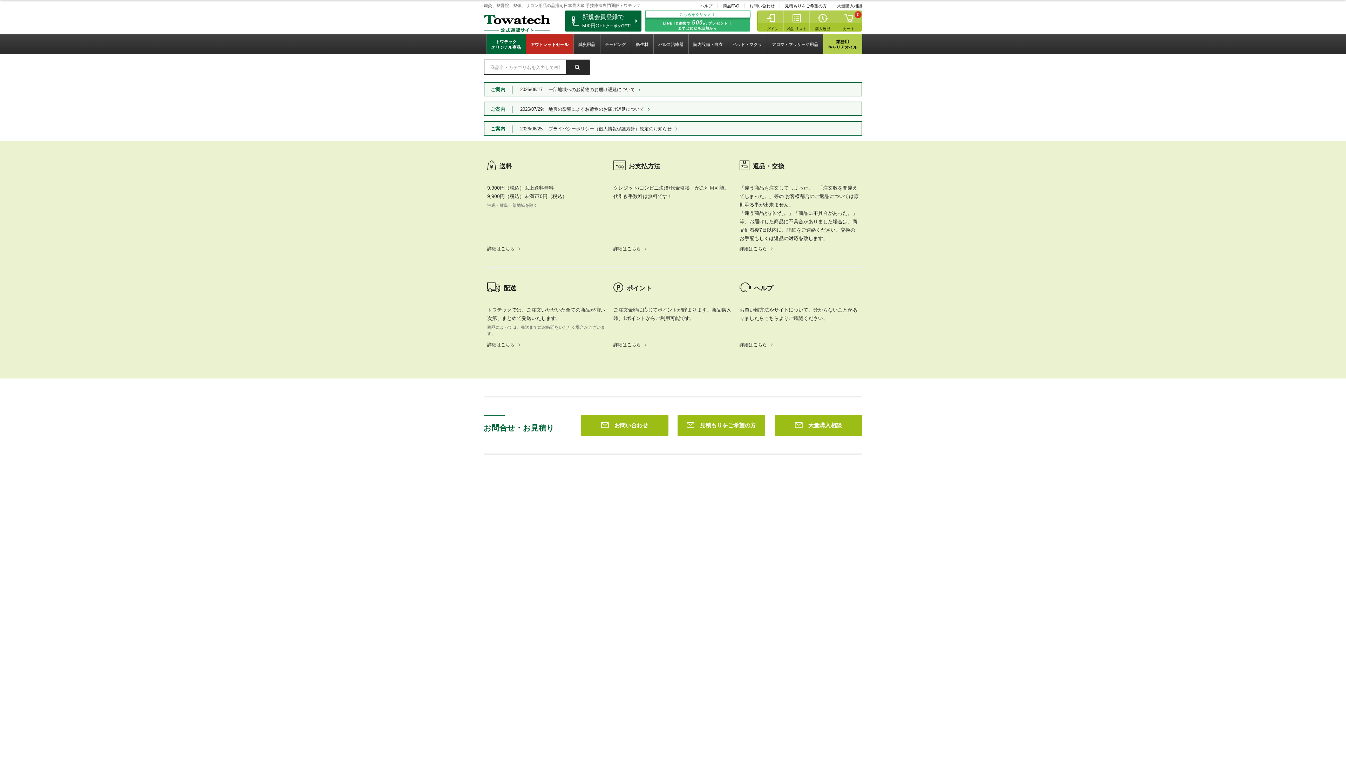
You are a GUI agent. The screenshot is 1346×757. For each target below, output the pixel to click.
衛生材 (642, 44)
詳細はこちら (501, 248)
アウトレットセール (550, 44)
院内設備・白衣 (708, 44)
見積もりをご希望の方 (806, 6)
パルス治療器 (671, 44)
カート (849, 29)
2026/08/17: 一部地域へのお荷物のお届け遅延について (577, 89)
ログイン (771, 29)
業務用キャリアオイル (842, 44)
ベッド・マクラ (747, 44)
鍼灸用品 (586, 44)
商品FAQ (731, 6)
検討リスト (797, 29)
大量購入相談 (849, 6)
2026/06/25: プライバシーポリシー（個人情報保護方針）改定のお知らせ (596, 128)
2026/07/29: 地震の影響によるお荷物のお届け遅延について (582, 109)
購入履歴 (822, 29)
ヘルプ (706, 6)
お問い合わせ (762, 6)
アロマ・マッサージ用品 (795, 44)
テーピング (615, 44)
